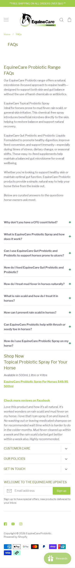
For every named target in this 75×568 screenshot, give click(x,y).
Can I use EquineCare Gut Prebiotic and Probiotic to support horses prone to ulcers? (34, 253)
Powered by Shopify (15, 536)
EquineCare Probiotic (39, 533)
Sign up (61, 491)
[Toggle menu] (6, 20)
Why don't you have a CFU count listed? (31, 222)
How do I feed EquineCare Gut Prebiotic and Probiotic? (34, 270)
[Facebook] (5, 524)
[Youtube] (13, 524)
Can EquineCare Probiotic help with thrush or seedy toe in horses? (34, 327)
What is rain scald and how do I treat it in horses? (31, 298)
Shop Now (14, 356)
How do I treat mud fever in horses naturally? (34, 284)
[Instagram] (21, 524)
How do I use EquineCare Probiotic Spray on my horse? (36, 343)
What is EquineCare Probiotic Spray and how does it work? (34, 237)
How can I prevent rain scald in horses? (30, 312)
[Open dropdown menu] (66, 449)
